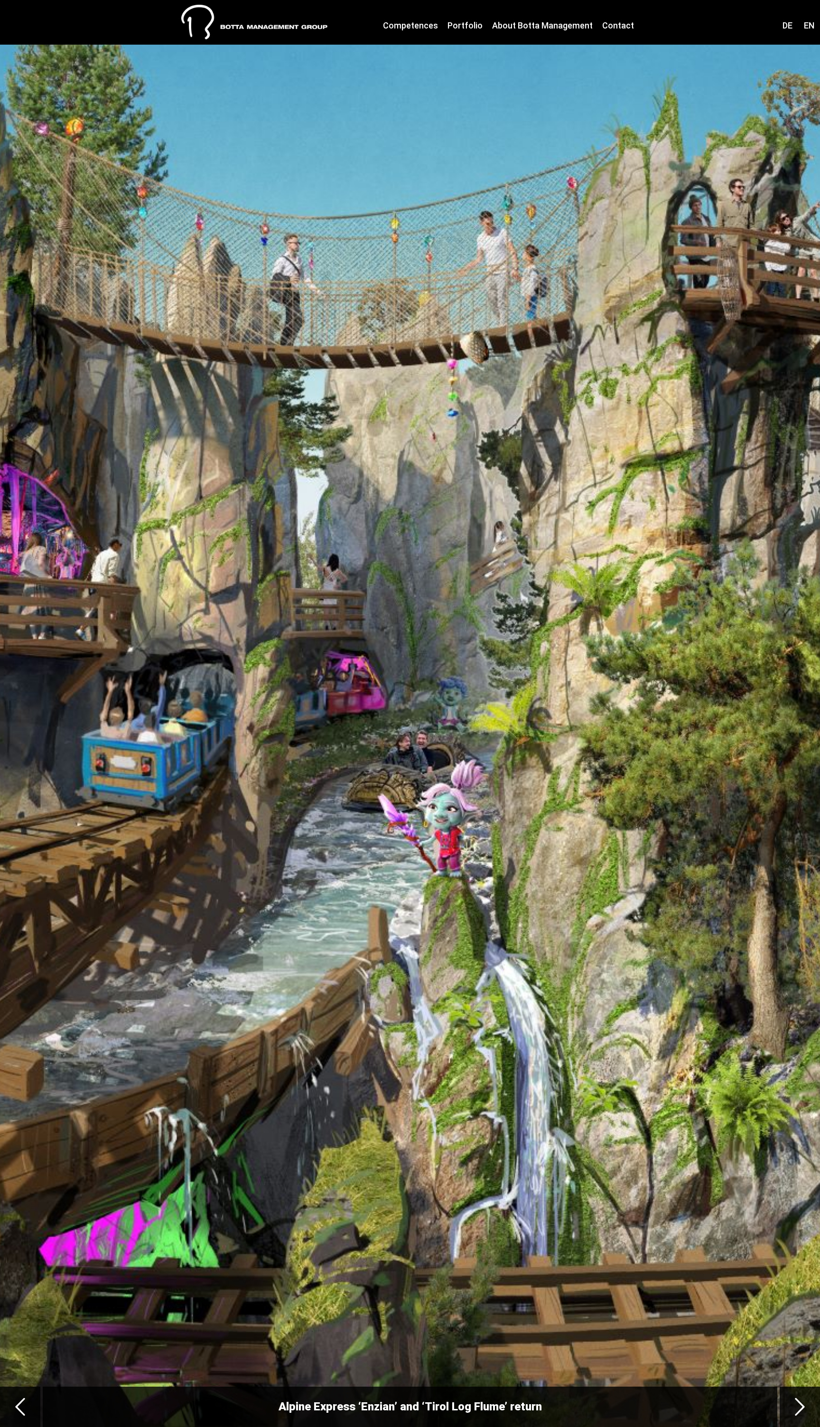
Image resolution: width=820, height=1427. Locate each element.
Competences (410, 25)
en (809, 25)
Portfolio (465, 25)
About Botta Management (542, 25)
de (787, 25)
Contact (618, 25)
